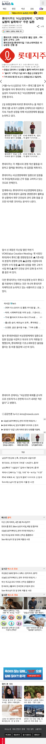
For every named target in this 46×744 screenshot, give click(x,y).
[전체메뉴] (43, 3)
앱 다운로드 (27, 735)
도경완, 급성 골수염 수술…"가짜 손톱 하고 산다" (23, 327)
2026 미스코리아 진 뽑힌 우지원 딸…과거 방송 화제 (23, 308)
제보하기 (17, 735)
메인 (4, 8)
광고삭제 (2, 741)
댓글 (23, 452)
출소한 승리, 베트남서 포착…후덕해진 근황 (23, 323)
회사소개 (8, 729)
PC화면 (8, 735)
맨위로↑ (37, 735)
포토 (32, 8)
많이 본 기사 (7, 683)
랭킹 (13, 8)
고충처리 (38, 729)
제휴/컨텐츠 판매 (18, 729)
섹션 (23, 8)
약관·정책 (30, 729)
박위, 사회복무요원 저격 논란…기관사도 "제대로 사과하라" (23, 312)
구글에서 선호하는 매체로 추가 (13, 31)
